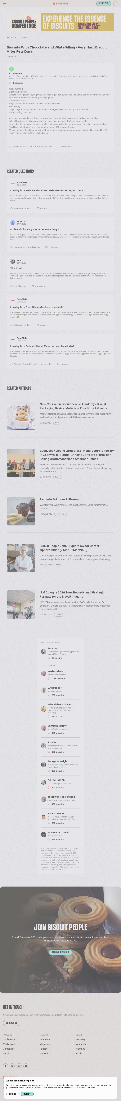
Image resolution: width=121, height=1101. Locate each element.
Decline (12, 1094)
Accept (27, 1094)
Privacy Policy (76, 1087)
